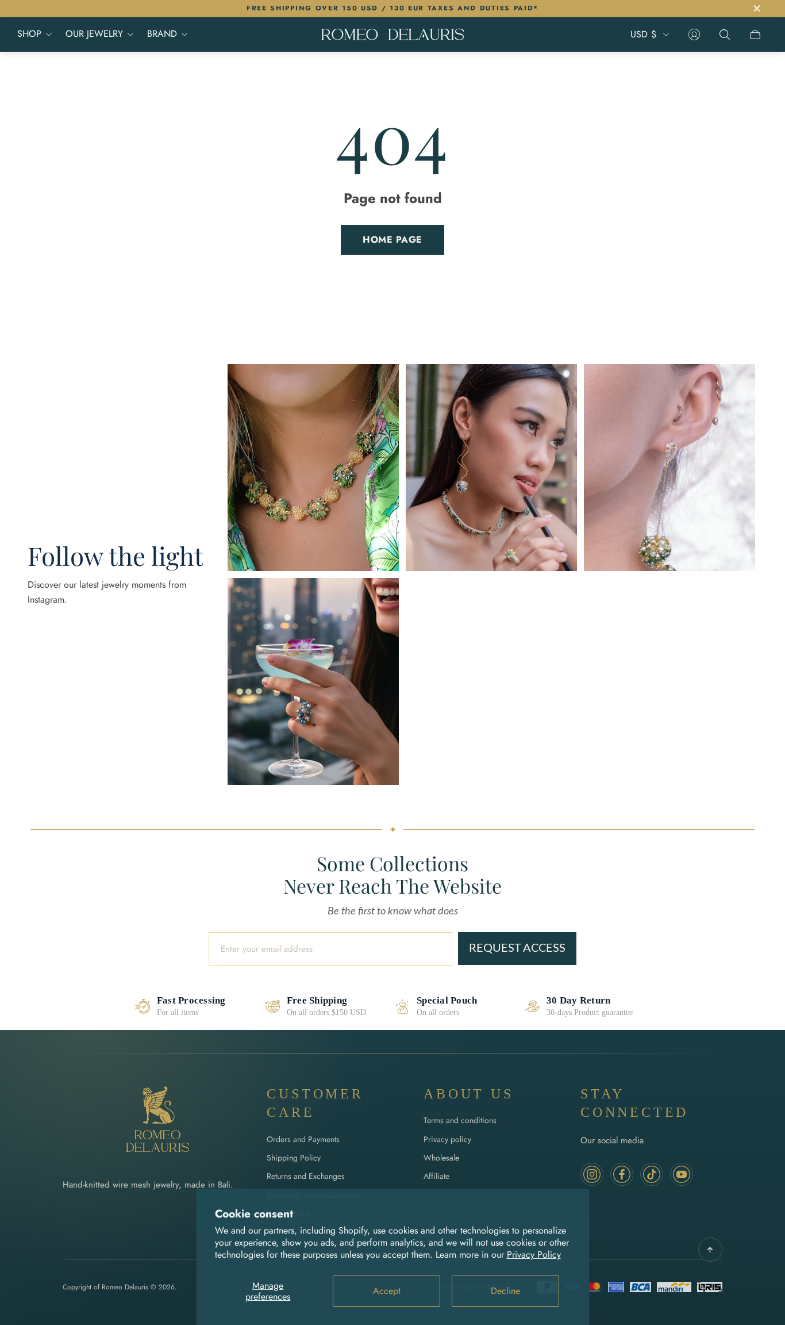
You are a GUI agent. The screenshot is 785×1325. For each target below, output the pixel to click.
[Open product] (313, 467)
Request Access (517, 948)
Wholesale (441, 1157)
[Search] (724, 34)
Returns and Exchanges (306, 1176)
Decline (505, 1290)
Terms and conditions (460, 1120)
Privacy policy (447, 1139)
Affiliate (436, 1176)
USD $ (643, 34)
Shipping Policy (294, 1157)
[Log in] (694, 34)
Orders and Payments (303, 1139)
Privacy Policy (534, 1254)
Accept (387, 1290)
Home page (392, 239)
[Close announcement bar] (756, 8)
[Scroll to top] (710, 1250)
